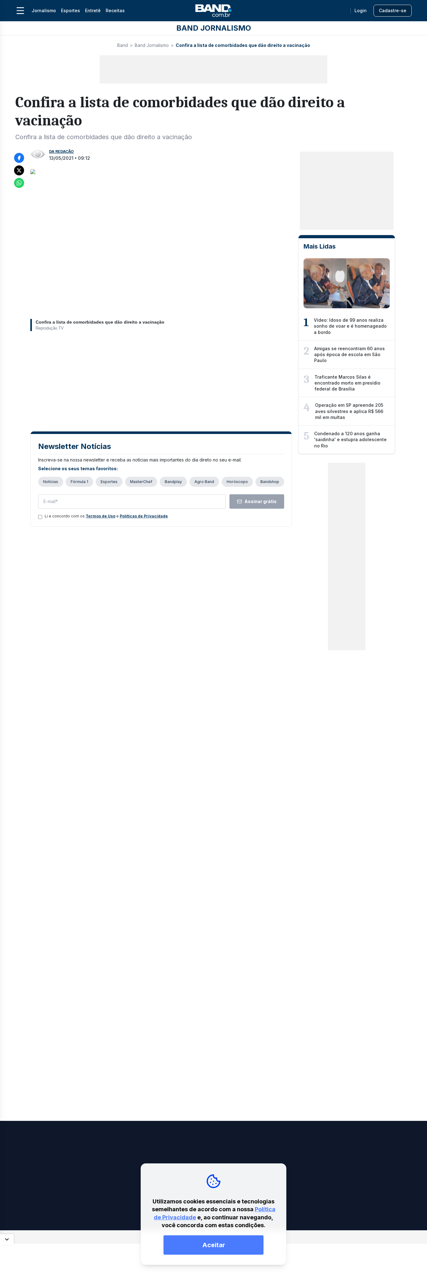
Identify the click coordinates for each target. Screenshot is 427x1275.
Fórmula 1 (79, 481)
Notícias (50, 481)
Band (122, 45)
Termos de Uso (100, 516)
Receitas (115, 10)
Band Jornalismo (152, 45)
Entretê (93, 10)
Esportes (70, 10)
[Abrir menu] (20, 11)
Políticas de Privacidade (144, 516)
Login (360, 10)
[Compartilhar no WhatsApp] (19, 183)
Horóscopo (237, 481)
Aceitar (213, 1245)
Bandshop (269, 481)
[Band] (213, 10)
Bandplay (173, 481)
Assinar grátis (260, 501)
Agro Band (204, 481)
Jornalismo (44, 10)
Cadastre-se (392, 10)
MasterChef (141, 481)
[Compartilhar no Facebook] (19, 158)
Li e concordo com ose (106, 516)
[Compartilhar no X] (19, 170)
